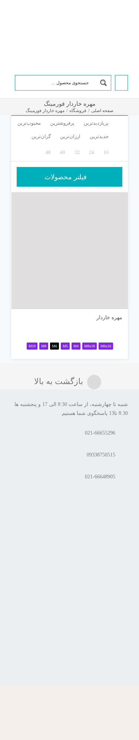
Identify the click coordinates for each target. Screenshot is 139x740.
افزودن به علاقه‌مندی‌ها (24, 298)
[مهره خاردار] (69, 251)
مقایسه (107, 300)
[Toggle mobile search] (26, 19)
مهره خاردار (109, 317)
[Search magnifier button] (103, 83)
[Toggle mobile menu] (14, 19)
